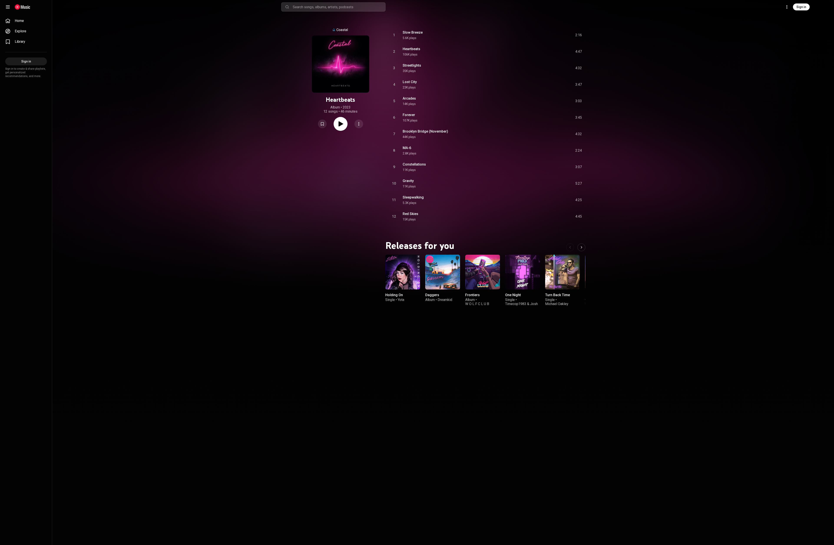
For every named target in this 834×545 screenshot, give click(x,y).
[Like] (546, 35)
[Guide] (7, 7)
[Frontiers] (482, 272)
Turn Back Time (557, 295)
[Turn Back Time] (562, 272)
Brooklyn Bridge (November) (425, 131)
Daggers (432, 295)
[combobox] (339, 7)
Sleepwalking (413, 197)
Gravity (408, 181)
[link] (26, 21)
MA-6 (407, 148)
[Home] (22, 7)
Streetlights (412, 65)
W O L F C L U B (477, 304)
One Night (513, 295)
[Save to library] (322, 123)
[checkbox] (578, 35)
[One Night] (522, 272)
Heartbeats (411, 49)
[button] (322, 124)
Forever (409, 115)
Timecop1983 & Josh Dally (521, 306)
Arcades (409, 98)
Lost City (410, 82)
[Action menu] (358, 124)
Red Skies (410, 214)
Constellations (414, 164)
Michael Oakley (556, 304)
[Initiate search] (287, 6)
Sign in (801, 7)
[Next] (581, 247)
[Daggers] (442, 272)
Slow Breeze (413, 32)
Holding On (394, 295)
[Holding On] (402, 272)
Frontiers (472, 295)
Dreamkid (445, 300)
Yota (401, 300)
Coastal (342, 30)
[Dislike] (554, 35)
